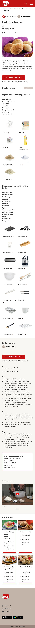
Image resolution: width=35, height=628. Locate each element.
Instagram (8, 608)
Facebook (8, 605)
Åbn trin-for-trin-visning (13, 77)
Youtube (7, 611)
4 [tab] (19, 508)
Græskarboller (25, 532)
